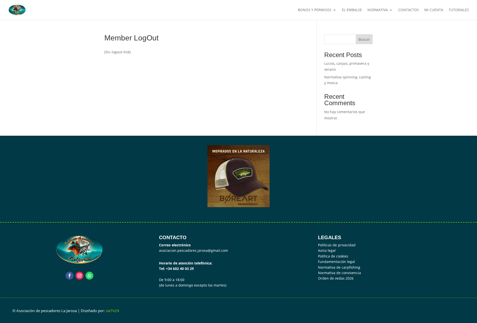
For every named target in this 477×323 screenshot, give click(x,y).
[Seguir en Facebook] (70, 276)
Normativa (377, 10)
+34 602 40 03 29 (180, 268)
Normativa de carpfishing (339, 267)
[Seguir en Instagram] (79, 276)
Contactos (408, 10)
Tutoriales (459, 10)
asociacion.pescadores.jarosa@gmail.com (193, 250)
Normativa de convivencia (339, 272)
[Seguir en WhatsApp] (89, 276)
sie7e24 (112, 310)
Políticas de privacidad (337, 245)
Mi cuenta (433, 10)
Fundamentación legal (336, 261)
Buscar (364, 39)
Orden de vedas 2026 (336, 278)
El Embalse (352, 10)
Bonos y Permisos (314, 10)
